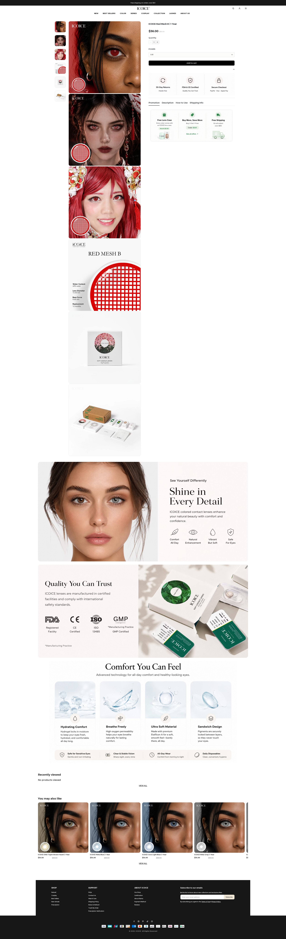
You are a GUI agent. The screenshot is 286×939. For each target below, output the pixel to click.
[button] (157, 42)
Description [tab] (167, 103)
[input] (202, 897)
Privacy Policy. (216, 902)
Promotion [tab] (154, 103)
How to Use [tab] (182, 103)
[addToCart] (192, 63)
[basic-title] (49, 774)
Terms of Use (205, 902)
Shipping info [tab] (196, 103)
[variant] (192, 54)
